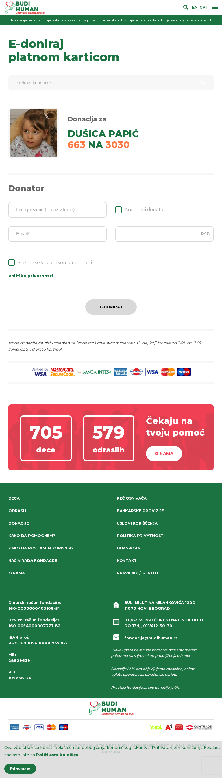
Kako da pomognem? (31, 535)
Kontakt (127, 560)
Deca (14, 498)
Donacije (18, 523)
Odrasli (17, 510)
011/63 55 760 (138, 620)
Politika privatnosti (30, 276)
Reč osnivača (132, 498)
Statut (150, 573)
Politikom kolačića (57, 754)
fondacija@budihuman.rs (150, 637)
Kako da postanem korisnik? (40, 548)
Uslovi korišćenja (137, 523)
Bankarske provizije (140, 510)
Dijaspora (128, 548)
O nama (164, 453)
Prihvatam (20, 768)
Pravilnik (127, 573)
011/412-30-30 (157, 625)
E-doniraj (111, 307)
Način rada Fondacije (32, 560)
